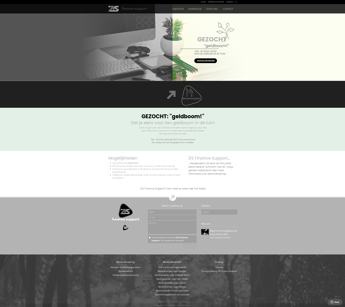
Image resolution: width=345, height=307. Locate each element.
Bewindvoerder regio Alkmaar (172, 287)
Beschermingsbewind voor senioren (172, 294)
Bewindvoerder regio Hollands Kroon (172, 275)
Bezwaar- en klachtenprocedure (126, 267)
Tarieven (219, 267)
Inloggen (157, 305)
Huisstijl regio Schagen (183, 305)
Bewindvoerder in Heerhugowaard (172, 291)
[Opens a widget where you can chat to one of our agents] (334, 302)
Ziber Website (165, 305)
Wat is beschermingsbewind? (172, 267)
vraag (229, 166)
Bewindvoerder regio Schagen (172, 271)
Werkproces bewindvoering (126, 275)
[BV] (193, 107)
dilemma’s (133, 163)
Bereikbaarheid (125, 271)
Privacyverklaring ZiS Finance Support (219, 271)
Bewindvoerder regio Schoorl (172, 283)
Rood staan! (217, 230)
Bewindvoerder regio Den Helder (172, 279)
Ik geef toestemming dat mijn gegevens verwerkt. (169, 239)
